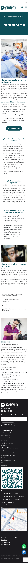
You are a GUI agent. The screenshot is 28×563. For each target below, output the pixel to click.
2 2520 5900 (6, 543)
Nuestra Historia (5, 435)
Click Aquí (4, 540)
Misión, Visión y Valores (7, 433)
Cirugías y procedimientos (14, 16)
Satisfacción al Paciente (8, 463)
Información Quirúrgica (8, 455)
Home (3, 16)
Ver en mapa (4, 507)
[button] (25, 7)
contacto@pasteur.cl (7, 504)
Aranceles (4, 445)
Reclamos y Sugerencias (8, 460)
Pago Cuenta (5, 458)
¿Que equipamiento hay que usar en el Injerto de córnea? (12, 295)
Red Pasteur (4, 440)
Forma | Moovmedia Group (13, 558)
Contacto (3, 450)
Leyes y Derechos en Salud (9, 453)
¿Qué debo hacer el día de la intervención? (11, 309)
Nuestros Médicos (6, 438)
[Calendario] (24, 552)
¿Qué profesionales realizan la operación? (11, 300)
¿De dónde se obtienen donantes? (12, 305)
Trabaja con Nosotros (7, 443)
